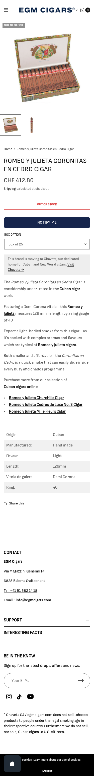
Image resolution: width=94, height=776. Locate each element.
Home (8, 149)
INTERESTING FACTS (23, 632)
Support (13, 620)
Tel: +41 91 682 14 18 (20, 591)
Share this (16, 503)
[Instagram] (9, 697)
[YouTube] (30, 697)
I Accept (47, 770)
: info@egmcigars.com (32, 600)
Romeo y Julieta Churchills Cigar (36, 398)
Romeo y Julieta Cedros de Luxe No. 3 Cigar (45, 405)
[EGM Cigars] (47, 10)
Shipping (10, 188)
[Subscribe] (84, 680)
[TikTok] (20, 697)
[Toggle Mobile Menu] (9, 10)
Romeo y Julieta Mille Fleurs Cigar (37, 411)
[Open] (12, 763)
